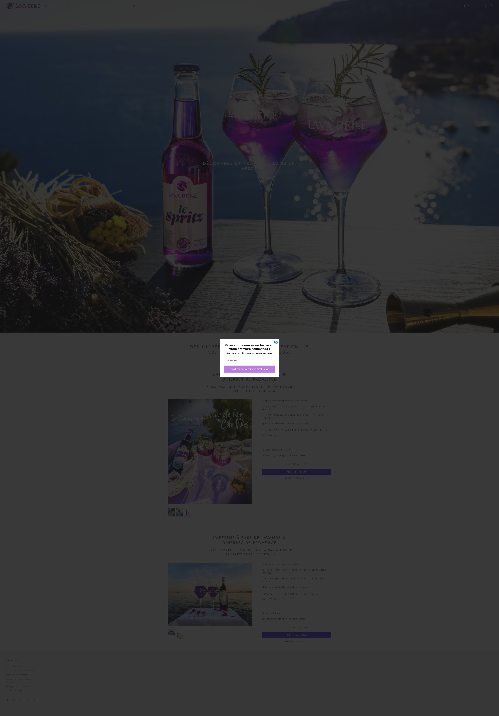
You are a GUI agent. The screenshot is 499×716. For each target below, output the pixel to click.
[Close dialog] (276, 341)
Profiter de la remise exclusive (249, 369)
